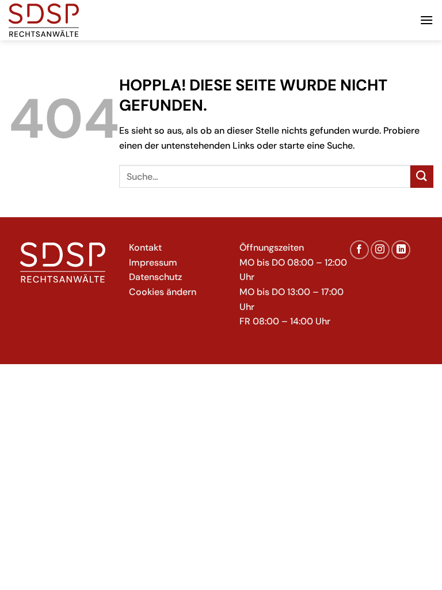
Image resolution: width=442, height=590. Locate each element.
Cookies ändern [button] (162, 292)
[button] (426, 20)
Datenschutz (155, 277)
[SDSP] (66, 20)
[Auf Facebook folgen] (359, 249)
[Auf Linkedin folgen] (400, 249)
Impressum (153, 262)
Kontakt (145, 247)
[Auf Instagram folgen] (380, 249)
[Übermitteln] (421, 176)
